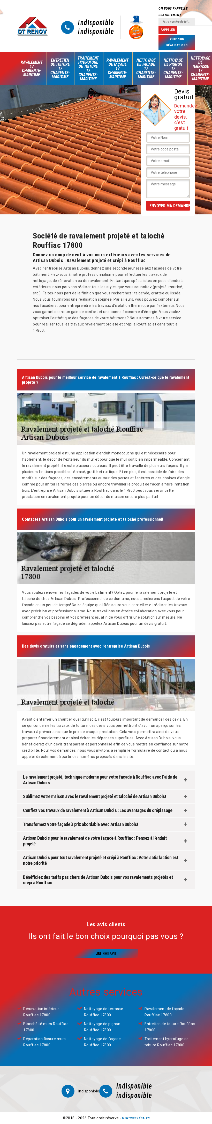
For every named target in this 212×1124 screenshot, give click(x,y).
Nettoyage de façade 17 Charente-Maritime (146, 68)
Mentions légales (135, 1118)
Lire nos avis (106, 953)
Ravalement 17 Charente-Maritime (32, 68)
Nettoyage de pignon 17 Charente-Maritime (173, 68)
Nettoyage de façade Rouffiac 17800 (102, 1042)
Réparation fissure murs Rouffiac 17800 (44, 1042)
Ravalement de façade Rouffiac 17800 (164, 1012)
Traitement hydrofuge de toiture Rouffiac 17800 (167, 1042)
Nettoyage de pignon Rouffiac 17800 (102, 1027)
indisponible (96, 23)
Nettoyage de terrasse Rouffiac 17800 (103, 1012)
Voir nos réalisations (177, 42)
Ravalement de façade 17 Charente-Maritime (117, 68)
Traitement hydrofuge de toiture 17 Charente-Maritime (88, 68)
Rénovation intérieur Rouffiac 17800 (41, 1012)
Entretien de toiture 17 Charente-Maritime (60, 68)
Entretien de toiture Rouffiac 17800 (170, 1027)
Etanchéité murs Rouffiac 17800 (45, 1027)
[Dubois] (32, 26)
